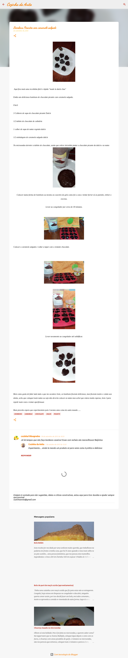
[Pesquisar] (35, 4)
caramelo (28, 414)
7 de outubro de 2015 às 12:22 (55, 444)
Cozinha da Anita (19, 4)
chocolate (39, 414)
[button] (14, 36)
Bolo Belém (38, 543)
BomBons (18, 414)
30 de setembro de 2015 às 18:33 (52, 436)
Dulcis (48, 414)
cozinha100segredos (30, 436)
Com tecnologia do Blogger (65, 654)
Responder (26, 456)
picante (57, 414)
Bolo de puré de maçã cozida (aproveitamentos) (54, 585)
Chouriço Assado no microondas (47, 628)
